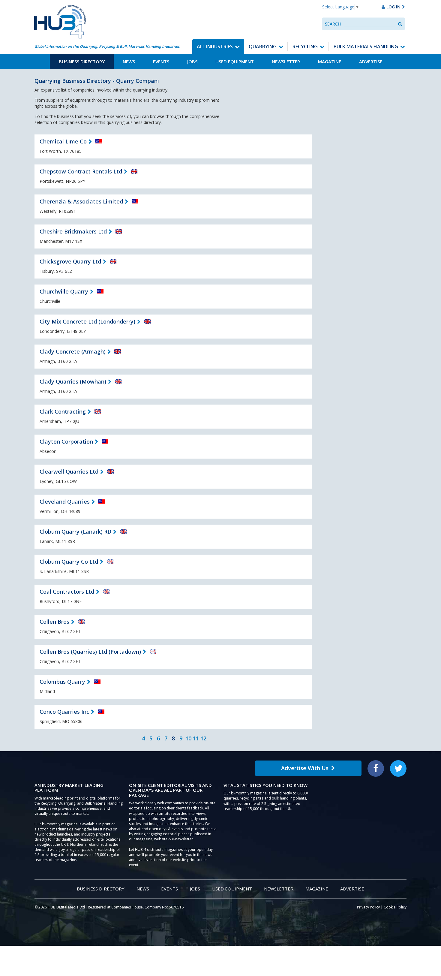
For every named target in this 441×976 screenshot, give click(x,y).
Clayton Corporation (66, 441)
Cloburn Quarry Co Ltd (69, 561)
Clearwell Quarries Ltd (69, 471)
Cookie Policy (395, 907)
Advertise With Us (304, 768)
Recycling (305, 46)
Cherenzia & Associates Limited (81, 201)
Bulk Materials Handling (366, 46)
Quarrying (263, 46)
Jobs (192, 62)
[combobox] (369, 24)
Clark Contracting (63, 411)
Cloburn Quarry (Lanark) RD (75, 531)
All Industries (215, 46)
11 (196, 738)
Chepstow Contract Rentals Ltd (81, 171)
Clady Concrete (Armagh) (73, 351)
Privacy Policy (368, 907)
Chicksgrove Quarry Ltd (70, 261)
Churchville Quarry (64, 291)
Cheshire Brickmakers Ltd (73, 231)
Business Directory (82, 62)
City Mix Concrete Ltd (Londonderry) (87, 321)
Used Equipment (234, 62)
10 (188, 738)
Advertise (370, 62)
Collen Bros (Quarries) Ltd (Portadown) (90, 651)
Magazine (329, 62)
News (129, 62)
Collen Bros (54, 621)
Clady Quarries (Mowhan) (73, 381)
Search (333, 24)
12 (203, 738)
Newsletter (286, 62)
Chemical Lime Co (63, 141)
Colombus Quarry (62, 681)
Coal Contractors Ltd (67, 591)
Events (161, 62)
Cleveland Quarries (65, 501)
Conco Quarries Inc (64, 711)
